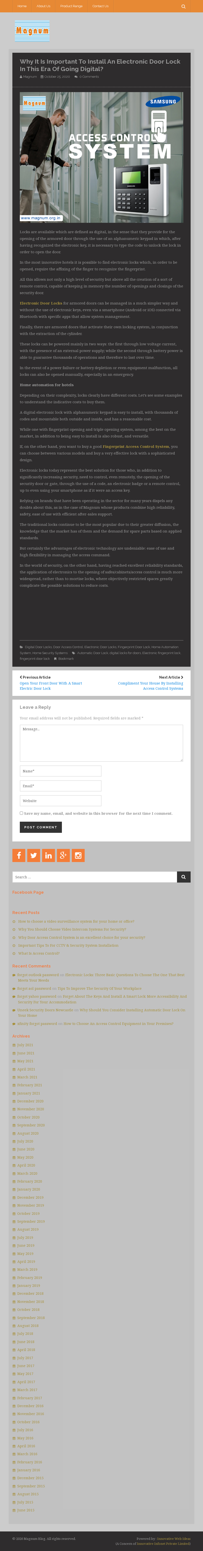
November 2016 (30, 1413)
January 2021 (28, 1093)
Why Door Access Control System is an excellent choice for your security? (81, 937)
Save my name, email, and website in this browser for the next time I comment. (98, 813)
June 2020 (25, 1149)
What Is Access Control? (39, 953)
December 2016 (30, 1405)
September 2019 (31, 1221)
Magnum (30, 76)
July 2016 (25, 1429)
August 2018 (28, 1325)
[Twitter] (33, 855)
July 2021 (25, 1044)
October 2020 (28, 1117)
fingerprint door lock (35, 659)
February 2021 (29, 1085)
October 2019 (28, 1213)
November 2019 (30, 1205)
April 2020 (26, 1165)
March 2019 (27, 1269)
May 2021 (25, 1061)
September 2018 (31, 1317)
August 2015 (28, 1494)
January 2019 (28, 1285)
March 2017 (27, 1389)
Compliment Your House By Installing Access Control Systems (150, 683)
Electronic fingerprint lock (161, 653)
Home (22, 6)
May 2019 (25, 1253)
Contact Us (100, 6)
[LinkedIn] (48, 855)
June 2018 (25, 1341)
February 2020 (29, 1181)
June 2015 (25, 1510)
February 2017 (29, 1398)
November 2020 (30, 1109)
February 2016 (29, 1462)
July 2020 (25, 1141)
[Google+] (63, 855)
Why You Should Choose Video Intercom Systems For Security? (72, 929)
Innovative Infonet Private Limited (163, 1543)
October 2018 (28, 1309)
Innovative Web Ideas (173, 1538)
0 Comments (89, 76)
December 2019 (30, 1197)
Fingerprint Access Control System (136, 446)
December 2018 (30, 1293)
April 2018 (26, 1349)
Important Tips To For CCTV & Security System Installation (68, 945)
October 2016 (28, 1422)
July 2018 (25, 1333)
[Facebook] (18, 855)
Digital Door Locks (38, 647)
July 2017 (25, 1357)
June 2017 (25, 1365)
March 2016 (27, 1453)
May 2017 (25, 1373)
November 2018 (30, 1301)
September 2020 (31, 1125)
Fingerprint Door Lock (134, 647)
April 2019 (26, 1261)
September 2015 (31, 1486)
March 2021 (27, 1077)
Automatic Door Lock (92, 653)
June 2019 (25, 1245)
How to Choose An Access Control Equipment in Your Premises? (119, 1023)
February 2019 (29, 1277)
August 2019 (28, 1229)
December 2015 (30, 1477)
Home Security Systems (50, 653)
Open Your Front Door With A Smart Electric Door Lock (51, 683)
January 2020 (28, 1189)
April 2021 (26, 1069)
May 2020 (25, 1157)
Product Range (71, 6)
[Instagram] (78, 855)
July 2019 (25, 1237)
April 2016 (26, 1446)
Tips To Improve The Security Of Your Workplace (100, 988)
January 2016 (28, 1470)
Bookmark (66, 659)
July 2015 (25, 1502)
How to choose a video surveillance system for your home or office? (76, 921)
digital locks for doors (125, 653)
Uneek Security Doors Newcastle (45, 1010)
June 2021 (25, 1053)
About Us (43, 6)
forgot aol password (34, 988)
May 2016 (25, 1438)
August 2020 (28, 1133)
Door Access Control (68, 647)
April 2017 (26, 1381)
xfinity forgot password (37, 1023)
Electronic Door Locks (41, 303)
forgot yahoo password (36, 996)
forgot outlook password (38, 974)
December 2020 (30, 1101)
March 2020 (27, 1173)
